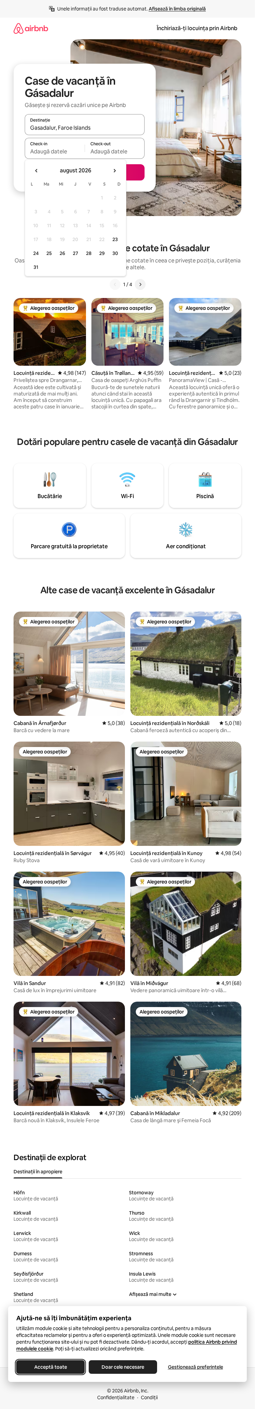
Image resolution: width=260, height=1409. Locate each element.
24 (36, 253)
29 (102, 253)
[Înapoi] (115, 284)
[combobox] (84, 128)
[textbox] (54, 151)
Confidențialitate (115, 1397)
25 (49, 253)
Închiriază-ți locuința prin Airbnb (197, 28)
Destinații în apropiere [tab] (38, 1172)
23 (115, 239)
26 (62, 253)
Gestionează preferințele (195, 1367)
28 (88, 253)
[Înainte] (140, 284)
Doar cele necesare (123, 1367)
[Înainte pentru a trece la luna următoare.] (114, 171)
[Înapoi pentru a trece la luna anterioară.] (37, 171)
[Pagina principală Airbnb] (31, 28)
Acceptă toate (50, 1367)
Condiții (149, 1397)
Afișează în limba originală (177, 9)
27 (75, 253)
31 (36, 267)
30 (115, 253)
